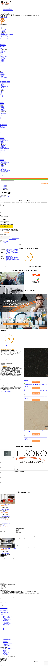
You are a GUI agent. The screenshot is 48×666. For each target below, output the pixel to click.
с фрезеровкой (15, 250)
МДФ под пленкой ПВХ (8, 616)
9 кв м (9, 260)
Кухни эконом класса (7, 625)
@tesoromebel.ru (4, 17)
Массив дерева (6, 620)
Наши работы (5, 644)
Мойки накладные (6, 631)
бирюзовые (16, 257)
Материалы (5, 650)
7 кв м (17, 259)
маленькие (8, 258)
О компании (5, 642)
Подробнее (31, 263)
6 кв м (14, 259)
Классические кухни (7, 623)
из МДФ (7, 251)
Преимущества (6, 652)
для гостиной (10, 247)
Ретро (16, 252)
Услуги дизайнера (6, 636)
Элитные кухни (6, 626)
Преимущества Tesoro (7, 643)
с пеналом (16, 245)
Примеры (7, 9)
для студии (16, 247)
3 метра (11, 259)
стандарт (7, 254)
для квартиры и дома (10, 246)
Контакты (5, 641)
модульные (11, 245)
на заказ (7, 245)
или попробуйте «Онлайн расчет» (7, 599)
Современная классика (10, 252)
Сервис (4, 651)
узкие (11, 258)
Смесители (5, 630)
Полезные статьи (6, 638)
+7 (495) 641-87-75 (4, 385)
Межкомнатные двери (7, 628)
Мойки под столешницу (7, 632)
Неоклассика (8, 253)
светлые (7, 256)
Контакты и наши (8, 10)
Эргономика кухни (6, 639)
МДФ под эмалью (6, 617)
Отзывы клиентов (6, 645)
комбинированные (9, 257)
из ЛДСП (11, 251)
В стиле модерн (6, 622)
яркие (10, 256)
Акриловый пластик (7, 619)
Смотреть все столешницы (5, 391)
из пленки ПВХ (9, 249)
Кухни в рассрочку (6, 635)
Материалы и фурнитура (8, 629)
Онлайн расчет (7, 232)
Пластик (4, 618)
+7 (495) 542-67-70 (13, 385)
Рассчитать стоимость (5, 509)
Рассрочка (8, 8)
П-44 (14, 258)
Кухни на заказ (6, 624)
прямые (7, 261)
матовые (11, 250)
